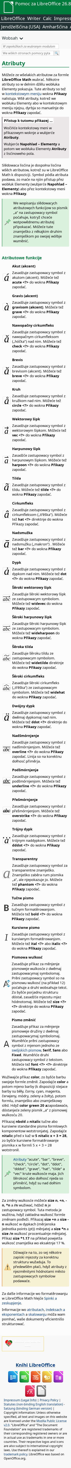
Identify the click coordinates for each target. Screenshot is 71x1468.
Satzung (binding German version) (28, 1408)
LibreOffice (13, 18)
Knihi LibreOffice (35, 1365)
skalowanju (37, 1314)
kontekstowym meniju (23, 93)
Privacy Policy (49, 1400)
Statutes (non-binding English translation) (33, 1404)
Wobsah (10, 38)
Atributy (20, 1159)
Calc (47, 18)
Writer (34, 18)
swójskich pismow (26, 1050)
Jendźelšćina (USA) (20, 26)
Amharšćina (55, 26)
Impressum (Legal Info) (20, 1400)
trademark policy (15, 1454)
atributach (35, 1309)
